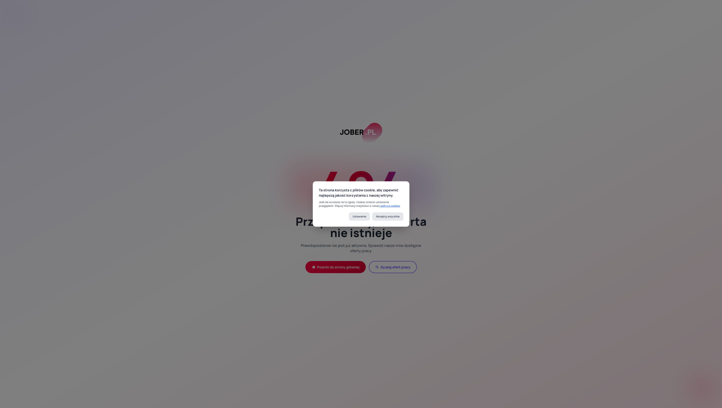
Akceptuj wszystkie (388, 216)
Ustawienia (359, 216)
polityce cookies (390, 206)
